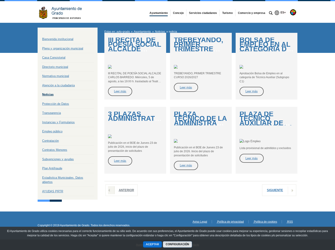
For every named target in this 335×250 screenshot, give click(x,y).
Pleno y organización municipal (62, 48)
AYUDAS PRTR (52, 191)
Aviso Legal (200, 221)
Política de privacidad (230, 221)
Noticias (48, 94)
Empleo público (52, 131)
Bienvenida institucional (57, 39)
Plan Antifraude (52, 168)
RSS (289, 221)
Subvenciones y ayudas (58, 159)
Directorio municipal (55, 67)
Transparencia (51, 113)
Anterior (126, 190)
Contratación (50, 140)
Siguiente (275, 190)
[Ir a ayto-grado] (63, 12)
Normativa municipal (55, 76)
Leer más (120, 91)
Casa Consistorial (53, 57)
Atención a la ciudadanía (58, 85)
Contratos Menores (54, 150)
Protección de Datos (55, 104)
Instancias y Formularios (58, 122)
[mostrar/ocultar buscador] (271, 13)
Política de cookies (265, 221)
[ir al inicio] (316, 222)
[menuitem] (158, 13)
